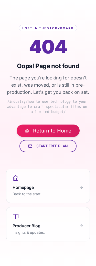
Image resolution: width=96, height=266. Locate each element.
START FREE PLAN (52, 146)
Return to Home (52, 131)
